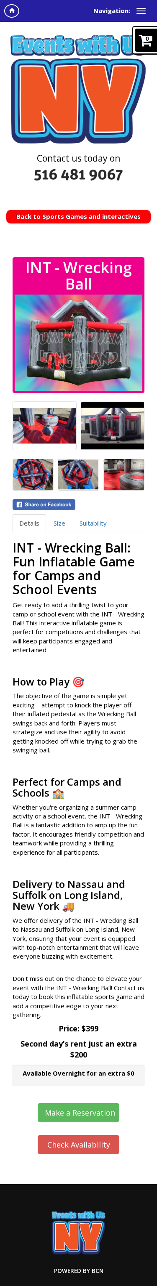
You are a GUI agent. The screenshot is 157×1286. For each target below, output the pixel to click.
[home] (11, 11)
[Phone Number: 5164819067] (78, 175)
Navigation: (111, 10)
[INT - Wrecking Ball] (78, 343)
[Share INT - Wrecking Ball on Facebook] (78, 504)
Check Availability (78, 1145)
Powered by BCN (78, 1271)
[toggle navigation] (141, 11)
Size (59, 523)
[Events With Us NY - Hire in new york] (78, 88)
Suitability (93, 523)
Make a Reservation (80, 1113)
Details (29, 523)
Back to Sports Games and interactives (78, 216)
